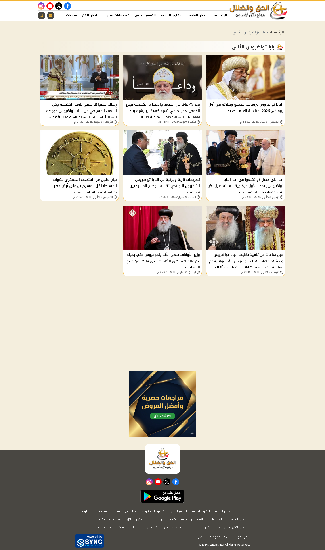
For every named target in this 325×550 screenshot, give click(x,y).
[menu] (51, 15)
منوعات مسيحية (109, 511)
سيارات (191, 527)
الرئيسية (220, 15)
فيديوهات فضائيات (110, 519)
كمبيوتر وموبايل (165, 519)
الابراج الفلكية (125, 527)
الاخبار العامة (198, 15)
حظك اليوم (104, 527)
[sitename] (162, 458)
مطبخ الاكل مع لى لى (232, 527)
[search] (42, 15)
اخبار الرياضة (86, 511)
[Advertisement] (162, 338)
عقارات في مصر (149, 527)
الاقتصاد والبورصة (192, 519)
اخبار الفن (89, 15)
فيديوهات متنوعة (116, 15)
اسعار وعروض (173, 527)
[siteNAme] (258, 11)
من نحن (242, 537)
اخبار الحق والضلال (138, 519)
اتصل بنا (199, 537)
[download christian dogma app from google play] (162, 496)
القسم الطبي (145, 15)
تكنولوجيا (206, 527)
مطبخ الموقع (238, 519)
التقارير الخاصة (172, 15)
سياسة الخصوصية (220, 537)
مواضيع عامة (217, 519)
